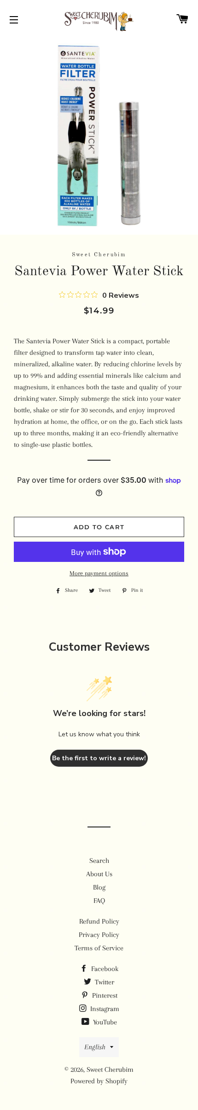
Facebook (103, 969)
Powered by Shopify (99, 1081)
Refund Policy (99, 921)
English (94, 1047)
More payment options (99, 573)
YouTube (104, 1022)
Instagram (103, 1009)
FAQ (99, 900)
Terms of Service (99, 948)
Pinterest (103, 995)
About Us (99, 874)
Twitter (103, 982)
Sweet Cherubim (110, 1069)
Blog (99, 887)
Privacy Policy (99, 935)
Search (99, 860)
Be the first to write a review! (99, 758)
